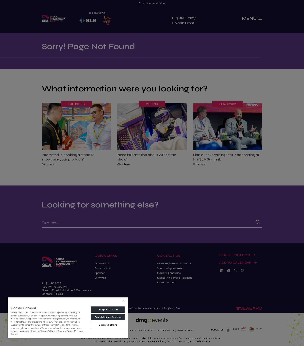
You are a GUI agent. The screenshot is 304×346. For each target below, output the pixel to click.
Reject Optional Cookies (108, 317)
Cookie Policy (65, 331)
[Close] (123, 301)
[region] (68, 317)
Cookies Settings (108, 325)
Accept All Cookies (108, 309)
